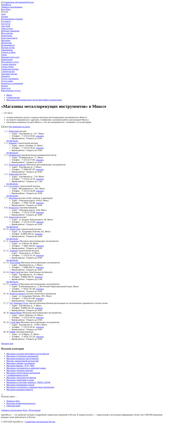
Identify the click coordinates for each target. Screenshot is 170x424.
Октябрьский (14, 155)
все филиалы (12, 141)
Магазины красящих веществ (19, 389)
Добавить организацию (11, 410)
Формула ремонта (18, 293)
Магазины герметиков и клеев (20, 380)
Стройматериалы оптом (17, 375)
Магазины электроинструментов (21, 377)
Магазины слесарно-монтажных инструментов (27, 354)
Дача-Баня (13, 198)
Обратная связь (13, 406)
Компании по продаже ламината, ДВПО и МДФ (28, 382)
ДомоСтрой (15, 229)
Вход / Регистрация (31, 410)
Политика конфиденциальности (20, 403)
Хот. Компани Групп (19, 303)
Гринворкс (14, 241)
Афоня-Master (16, 313)
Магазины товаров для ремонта (20, 363)
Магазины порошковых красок (20, 385)
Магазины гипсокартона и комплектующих (26, 368)
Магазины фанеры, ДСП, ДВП (20, 366)
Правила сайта (13, 401)
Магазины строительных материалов (23, 373)
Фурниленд (13, 207)
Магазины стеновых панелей (19, 370)
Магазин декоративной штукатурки (22, 361)
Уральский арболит (17, 164)
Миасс (9, 95)
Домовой (12, 143)
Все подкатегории (53, 100)
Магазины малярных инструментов (22, 358)
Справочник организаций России (40, 422)
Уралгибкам (15, 262)
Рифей (12, 332)
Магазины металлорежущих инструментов (25, 100)
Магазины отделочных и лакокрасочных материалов (30, 387)
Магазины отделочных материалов (22, 356)
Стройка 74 (15, 284)
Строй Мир (15, 322)
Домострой (13, 131)
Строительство (13, 97)
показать (40, 136)
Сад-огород (13, 186)
